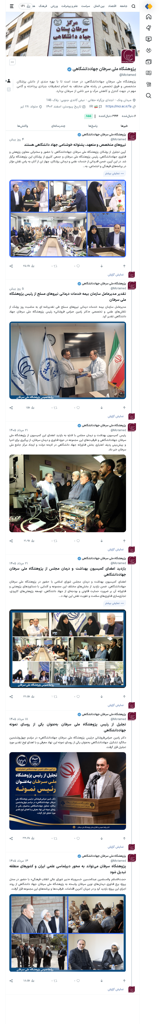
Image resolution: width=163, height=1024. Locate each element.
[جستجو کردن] (133, 6)
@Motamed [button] (118, 139)
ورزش (54, 6)
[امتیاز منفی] (101, 266)
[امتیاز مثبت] (124, 266)
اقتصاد (112, 6)
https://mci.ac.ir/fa (118, 106)
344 (108, 116)
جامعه (123, 6)
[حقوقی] (8, 89)
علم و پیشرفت (69, 6)
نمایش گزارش (116, 274)
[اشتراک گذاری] (11, 266)
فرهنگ (43, 6)
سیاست (85, 6)
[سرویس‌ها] (11, 6)
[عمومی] (8, 81)
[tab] (124, 126)
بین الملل (99, 6)
